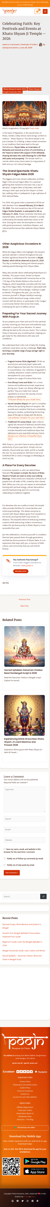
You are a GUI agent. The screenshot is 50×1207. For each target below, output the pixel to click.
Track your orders (25, 1110)
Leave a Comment (10, 44)
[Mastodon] (37, 1201)
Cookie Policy (25, 1088)
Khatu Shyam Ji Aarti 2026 (14, 89)
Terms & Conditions (25, 1091)
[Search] (43, 896)
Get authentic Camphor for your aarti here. (26, 417)
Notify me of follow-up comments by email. (25, 858)
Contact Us (25, 1094)
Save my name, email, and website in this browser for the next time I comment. (22, 850)
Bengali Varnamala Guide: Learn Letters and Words (23, 950)
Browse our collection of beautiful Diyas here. (25, 437)
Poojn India (34, 128)
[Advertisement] (25, 68)
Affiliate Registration (25, 1107)
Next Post (25, 606)
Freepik (26, 1196)
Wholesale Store (25, 1116)
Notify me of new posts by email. (21, 865)
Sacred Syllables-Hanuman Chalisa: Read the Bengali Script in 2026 (23, 672)
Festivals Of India (29, 44)
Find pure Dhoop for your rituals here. (24, 399)
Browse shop (20, 571)
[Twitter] (23, 1201)
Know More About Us (25, 1113)
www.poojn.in (27, 565)
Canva (33, 1196)
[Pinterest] (32, 1201)
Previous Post (24, 599)
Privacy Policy (25, 1081)
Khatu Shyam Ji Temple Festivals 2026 (22, 90)
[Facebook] (18, 1201)
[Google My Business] (13, 1201)
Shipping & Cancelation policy (25, 1085)
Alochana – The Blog (25, 1119)
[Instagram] (28, 1201)
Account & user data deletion (25, 1097)
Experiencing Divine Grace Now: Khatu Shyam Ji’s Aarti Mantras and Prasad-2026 (24, 741)
